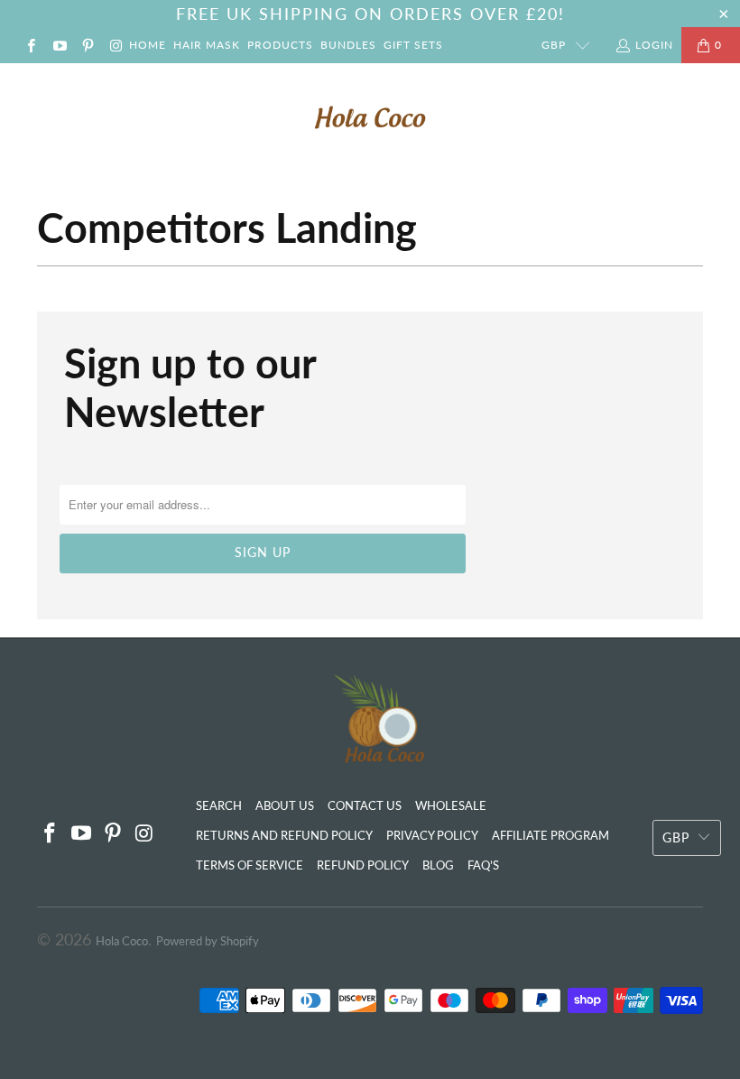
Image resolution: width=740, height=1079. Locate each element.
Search (219, 805)
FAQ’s (483, 865)
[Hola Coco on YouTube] (58, 44)
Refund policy (363, 865)
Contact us (365, 805)
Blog (438, 865)
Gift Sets (413, 44)
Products (280, 44)
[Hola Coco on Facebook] (30, 44)
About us (284, 805)
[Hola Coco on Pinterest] (87, 44)
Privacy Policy (432, 835)
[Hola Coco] (369, 117)
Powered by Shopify (207, 941)
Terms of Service (249, 865)
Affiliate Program (550, 835)
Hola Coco (122, 941)
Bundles (348, 44)
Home (147, 44)
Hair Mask (206, 44)
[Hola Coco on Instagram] (115, 44)
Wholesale (450, 805)
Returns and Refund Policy (284, 835)
